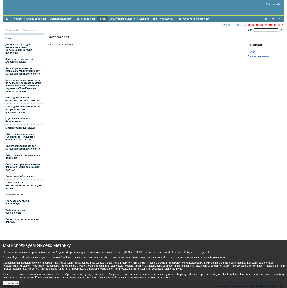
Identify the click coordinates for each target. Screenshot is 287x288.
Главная (17, 19)
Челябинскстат (14, 194)
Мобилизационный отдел (20, 127)
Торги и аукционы (163, 19)
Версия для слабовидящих (266, 24)
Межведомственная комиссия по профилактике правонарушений (22, 109)
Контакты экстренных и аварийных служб (19, 60)
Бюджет (144, 19)
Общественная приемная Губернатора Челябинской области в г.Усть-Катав (20, 137)
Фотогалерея (29, 30)
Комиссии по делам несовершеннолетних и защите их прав (23, 185)
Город (102, 19)
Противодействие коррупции (193, 19)
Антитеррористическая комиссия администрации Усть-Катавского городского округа (23, 71)
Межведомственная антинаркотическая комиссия (22, 99)
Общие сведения (36, 19)
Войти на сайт (273, 4)
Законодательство (61, 19)
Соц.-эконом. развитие (122, 19)
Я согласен (11, 283)
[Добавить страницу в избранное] (266, 19)
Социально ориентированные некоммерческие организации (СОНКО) (22, 167)
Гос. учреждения (85, 19)
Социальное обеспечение (20, 176)
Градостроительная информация (17, 202)
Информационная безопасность (15, 211)
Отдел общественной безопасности (17, 120)
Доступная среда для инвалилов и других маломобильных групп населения (18, 48)
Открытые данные (234, 24)
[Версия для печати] (273, 19)
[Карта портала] (280, 19)
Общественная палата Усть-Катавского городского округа (22, 147)
